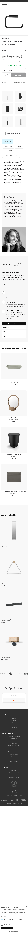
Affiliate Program (14, 762)
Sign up (14, 705)
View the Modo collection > (9, 49)
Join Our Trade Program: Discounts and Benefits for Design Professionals (14, 1)
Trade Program (14, 759)
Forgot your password (14, 780)
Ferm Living (5, 552)
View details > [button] (22, 66)
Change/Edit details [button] (14, 777)
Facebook (14, 808)
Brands (14, 727)
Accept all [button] (7, 928)
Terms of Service (14, 746)
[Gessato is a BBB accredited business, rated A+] (14, 796)
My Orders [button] (14, 775)
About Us (14, 723)
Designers (14, 730)
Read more (3, 916)
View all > (25, 356)
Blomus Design (5, 43)
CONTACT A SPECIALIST (13, 328)
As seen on (14, 725)
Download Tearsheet (10, 160)
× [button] (26, 906)
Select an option (7, 75)
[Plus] (8, 79)
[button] (20, 4)
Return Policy (14, 743)
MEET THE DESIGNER (13, 228)
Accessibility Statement (14, 750)
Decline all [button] (20, 928)
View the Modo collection (14, 138)
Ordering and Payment (14, 741)
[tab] (7, 146)
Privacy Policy (14, 748)
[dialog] (14, 919)
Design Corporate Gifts (14, 764)
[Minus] (8, 81)
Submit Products (14, 766)
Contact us (14, 732)
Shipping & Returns (9, 155)
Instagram (8, 808)
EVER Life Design (6, 625)
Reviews (19, 151)
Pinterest (20, 808)
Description (8, 146)
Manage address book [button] (14, 782)
